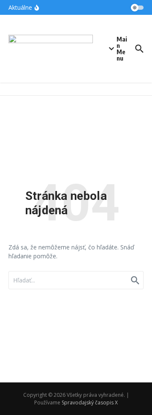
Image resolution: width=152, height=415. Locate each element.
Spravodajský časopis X (90, 402)
